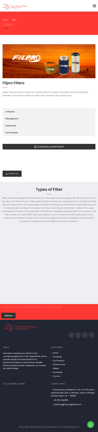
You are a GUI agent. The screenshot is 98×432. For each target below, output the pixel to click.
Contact (56, 376)
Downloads (10, 125)
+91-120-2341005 (60, 400)
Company (10, 111)
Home (5, 20)
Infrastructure (59, 364)
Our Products (11, 132)
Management (11, 118)
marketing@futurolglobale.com (67, 404)
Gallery (56, 368)
